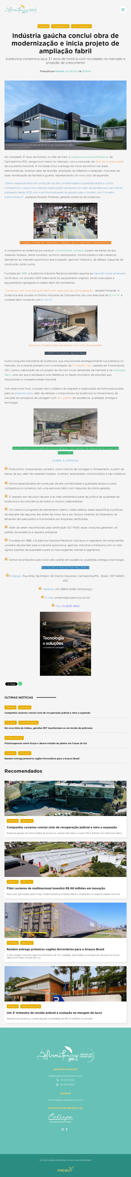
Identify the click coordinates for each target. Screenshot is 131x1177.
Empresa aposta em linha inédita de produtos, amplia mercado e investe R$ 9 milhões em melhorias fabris (64, 833)
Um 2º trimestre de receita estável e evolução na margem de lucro (54, 1012)
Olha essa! (25, 707)
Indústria (43, 26)
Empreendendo (14, 738)
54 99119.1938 (67, 1084)
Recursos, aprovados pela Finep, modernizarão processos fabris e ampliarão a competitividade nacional (63, 894)
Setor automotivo (81, 26)
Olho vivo (27, 882)
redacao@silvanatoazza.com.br (65, 1076)
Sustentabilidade (28, 723)
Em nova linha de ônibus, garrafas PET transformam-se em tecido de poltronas (48, 728)
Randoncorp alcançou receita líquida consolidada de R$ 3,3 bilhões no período (49, 1018)
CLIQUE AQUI (71, 606)
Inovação (10, 723)
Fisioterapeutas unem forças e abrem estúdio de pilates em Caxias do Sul (45, 743)
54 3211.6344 (67, 1080)
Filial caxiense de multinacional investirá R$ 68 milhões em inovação (56, 888)
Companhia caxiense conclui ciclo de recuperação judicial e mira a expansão (47, 713)
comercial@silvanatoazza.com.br (65, 1100)
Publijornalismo (60, 26)
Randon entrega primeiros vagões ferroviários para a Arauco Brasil (41, 758)
